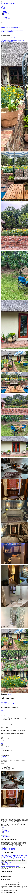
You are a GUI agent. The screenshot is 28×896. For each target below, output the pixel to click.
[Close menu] (1, 22)
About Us (6, 31)
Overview (3, 703)
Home (4, 11)
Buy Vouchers (13, 30)
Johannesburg (6, 13)
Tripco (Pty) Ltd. (6, 863)
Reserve (2, 710)
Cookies (17, 866)
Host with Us (22, 855)
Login (20, 27)
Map (9, 703)
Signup (2, 31)
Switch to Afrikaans (10, 27)
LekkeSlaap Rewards (5, 30)
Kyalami (5, 16)
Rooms (6, 703)
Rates (12, 703)
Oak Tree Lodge (6, 18)
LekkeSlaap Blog (20, 30)
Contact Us (10, 31)
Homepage (3, 27)
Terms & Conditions (7, 862)
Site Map (2, 862)
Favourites (3, 7)
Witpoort (5, 17)
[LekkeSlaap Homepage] (4, 8)
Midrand (5, 14)
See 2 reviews (4, 702)
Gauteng (5, 12)
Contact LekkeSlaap (5, 855)
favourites (16, 27)
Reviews (15, 703)
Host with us (3, 28)
